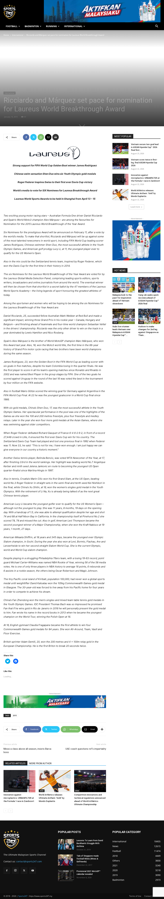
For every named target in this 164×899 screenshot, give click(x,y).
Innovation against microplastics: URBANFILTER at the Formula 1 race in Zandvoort (19, 798)
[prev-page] (6, 811)
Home (6, 35)
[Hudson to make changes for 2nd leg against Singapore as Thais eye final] (149, 316)
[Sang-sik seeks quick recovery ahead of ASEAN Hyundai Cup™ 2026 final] (149, 284)
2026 (6, 791)
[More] (102, 729)
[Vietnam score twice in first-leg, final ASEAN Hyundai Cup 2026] (120, 164)
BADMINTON (32, 26)
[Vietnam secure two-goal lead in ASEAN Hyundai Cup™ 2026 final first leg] (120, 148)
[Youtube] (32, 870)
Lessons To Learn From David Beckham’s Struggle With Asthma (90, 843)
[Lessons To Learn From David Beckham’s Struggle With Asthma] (66, 844)
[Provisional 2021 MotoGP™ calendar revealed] (66, 875)
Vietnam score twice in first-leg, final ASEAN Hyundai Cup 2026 (144, 163)
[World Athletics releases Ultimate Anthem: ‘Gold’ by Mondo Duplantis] (55, 781)
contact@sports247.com (29, 861)
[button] (156, 26)
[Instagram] (15, 870)
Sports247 (22, 896)
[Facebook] (26, 137)
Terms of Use (135, 896)
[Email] (48, 137)
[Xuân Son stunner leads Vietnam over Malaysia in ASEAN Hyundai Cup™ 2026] (123, 316)
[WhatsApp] (41, 137)
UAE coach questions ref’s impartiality (86, 748)
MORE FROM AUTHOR (40, 763)
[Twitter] (33, 137)
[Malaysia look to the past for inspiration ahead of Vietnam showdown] (123, 284)
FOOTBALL (11, 26)
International (17, 35)
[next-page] (11, 811)
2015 (15, 715)
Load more (135, 206)
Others (116, 291)
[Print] (55, 137)
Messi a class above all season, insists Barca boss (27, 750)
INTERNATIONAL (73, 26)
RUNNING (51, 26)
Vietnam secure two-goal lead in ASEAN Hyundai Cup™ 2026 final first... (145, 147)
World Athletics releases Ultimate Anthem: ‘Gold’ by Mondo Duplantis (51, 798)
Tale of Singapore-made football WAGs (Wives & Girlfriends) (88, 859)
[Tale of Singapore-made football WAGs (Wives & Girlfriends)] (65, 860)
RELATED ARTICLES (15, 763)
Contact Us (149, 896)
